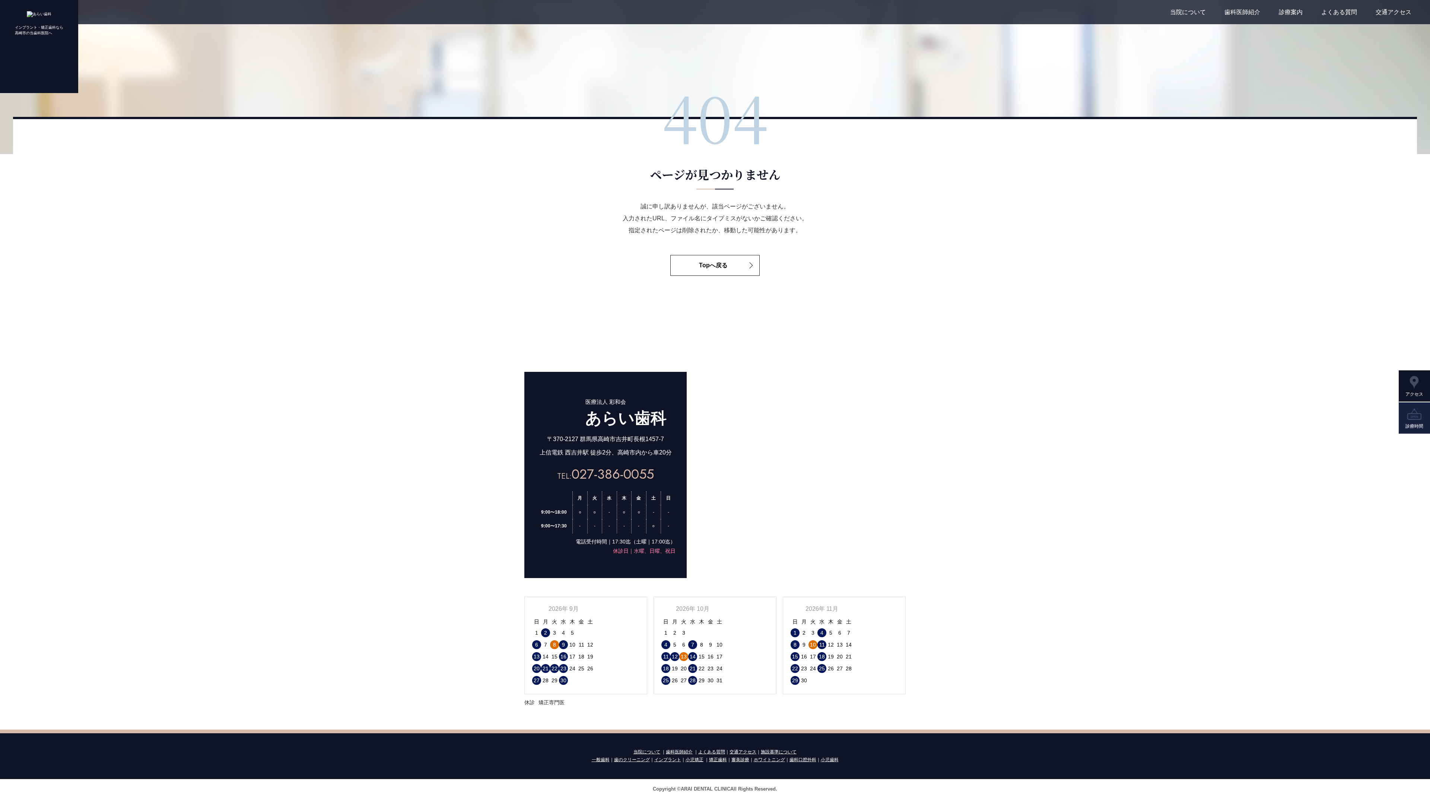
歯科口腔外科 (802, 759)
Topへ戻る (713, 265)
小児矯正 (694, 759)
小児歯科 (830, 759)
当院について (1188, 12)
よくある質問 (1339, 12)
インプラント (667, 759)
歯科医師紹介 (1242, 12)
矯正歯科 (718, 759)
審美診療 (740, 759)
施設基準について (779, 751)
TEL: (605, 476)
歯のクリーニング (632, 759)
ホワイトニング (769, 759)
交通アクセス (1393, 12)
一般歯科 (601, 759)
